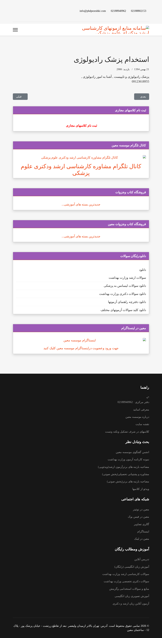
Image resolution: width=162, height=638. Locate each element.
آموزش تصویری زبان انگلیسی (132, 596)
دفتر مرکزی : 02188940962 (133, 402)
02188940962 (118, 10)
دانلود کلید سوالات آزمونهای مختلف (123, 310)
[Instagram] (20, 10)
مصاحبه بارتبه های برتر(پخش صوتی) (128, 481)
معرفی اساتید (141, 409)
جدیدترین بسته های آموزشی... (81, 204)
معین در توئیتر (141, 509)
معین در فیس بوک (138, 516)
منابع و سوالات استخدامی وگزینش (129, 588)
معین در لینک (141, 538)
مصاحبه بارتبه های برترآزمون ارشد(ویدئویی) (123, 466)
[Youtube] (33, 10)
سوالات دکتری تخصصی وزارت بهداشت (126, 581)
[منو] (15, 30)
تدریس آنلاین (141, 559)
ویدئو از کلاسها (140, 489)
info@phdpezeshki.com (93, 10)
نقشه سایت (142, 424)
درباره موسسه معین (137, 416)
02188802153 (138, 10)
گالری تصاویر (141, 524)
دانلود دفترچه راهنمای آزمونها (127, 302)
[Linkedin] (26, 10)
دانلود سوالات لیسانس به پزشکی (125, 285)
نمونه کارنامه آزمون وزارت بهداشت (128, 459)
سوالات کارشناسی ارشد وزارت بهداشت (125, 574)
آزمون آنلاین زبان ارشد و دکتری (131, 603)
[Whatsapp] (14, 10)
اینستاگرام (143, 531)
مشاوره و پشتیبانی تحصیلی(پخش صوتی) (125, 474)
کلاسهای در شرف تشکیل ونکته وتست (127, 431)
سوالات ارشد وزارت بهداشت (127, 277)
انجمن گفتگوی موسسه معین (132, 452)
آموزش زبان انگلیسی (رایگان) (131, 566)
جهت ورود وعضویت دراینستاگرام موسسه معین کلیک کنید (81, 348)
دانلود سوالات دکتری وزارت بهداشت (122, 293)
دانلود (142, 269)
